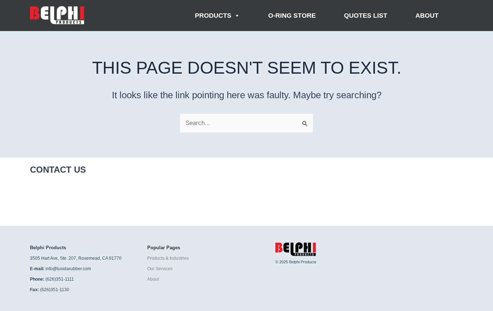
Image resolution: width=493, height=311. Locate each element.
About (427, 15)
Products (213, 15)
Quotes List (365, 15)
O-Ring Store (292, 15)
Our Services (160, 268)
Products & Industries (168, 258)
